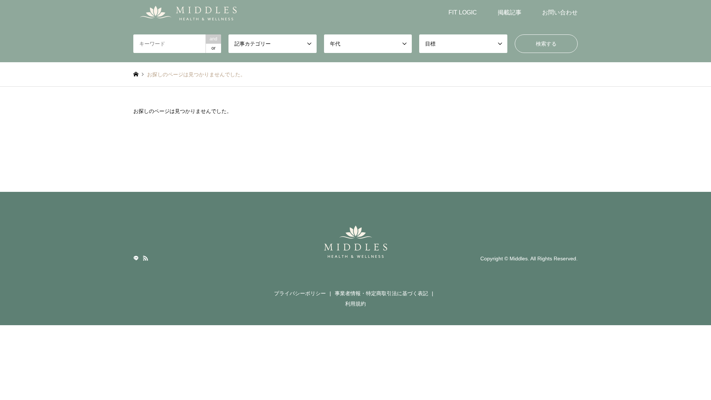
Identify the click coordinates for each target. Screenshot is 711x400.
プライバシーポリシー (300, 293)
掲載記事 (509, 12)
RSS (145, 258)
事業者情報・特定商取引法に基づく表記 (381, 293)
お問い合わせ (560, 12)
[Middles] (190, 13)
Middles (519, 258)
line (135, 258)
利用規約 (355, 304)
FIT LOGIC (462, 12)
